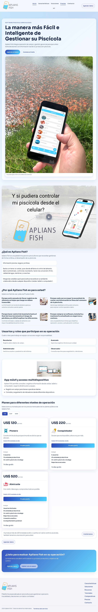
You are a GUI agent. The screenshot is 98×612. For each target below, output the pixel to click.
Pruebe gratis (25, 445)
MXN (16, 414)
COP (10, 414)
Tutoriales (88, 593)
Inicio (34, 3)
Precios (63, 3)
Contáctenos (88, 534)
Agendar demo (88, 6)
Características (43, 3)
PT (54, 8)
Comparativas (90, 596)
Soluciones (55, 3)
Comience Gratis (29, 52)
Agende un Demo (12, 52)
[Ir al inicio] (14, 6)
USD (5, 414)
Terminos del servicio (40, 609)
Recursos (88, 590)
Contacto (70, 3)
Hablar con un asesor (29, 566)
